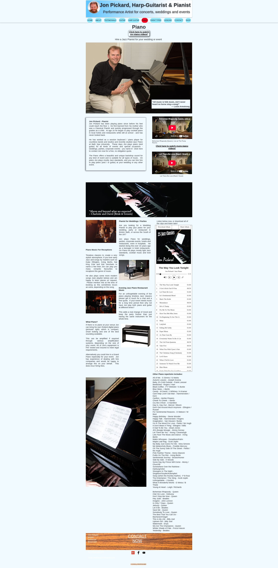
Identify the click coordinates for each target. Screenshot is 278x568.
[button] (139, 199)
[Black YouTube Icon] (144, 552)
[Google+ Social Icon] (133, 552)
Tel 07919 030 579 (96, 552)
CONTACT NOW (137, 538)
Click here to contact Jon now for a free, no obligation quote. (116, 150)
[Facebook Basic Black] (138, 552)
